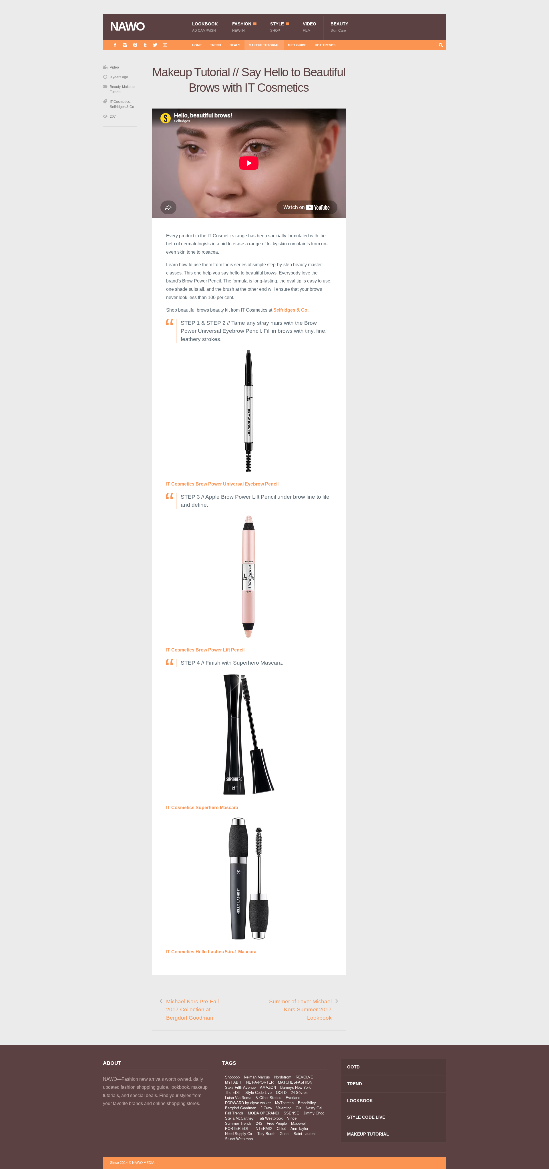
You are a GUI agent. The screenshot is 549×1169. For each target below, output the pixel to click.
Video (309, 27)
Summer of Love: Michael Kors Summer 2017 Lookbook (300, 1009)
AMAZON (268, 1087)
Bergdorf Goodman (240, 1108)
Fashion (241, 27)
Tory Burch (266, 1134)
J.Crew (266, 1108)
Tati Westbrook (270, 1118)
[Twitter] (155, 45)
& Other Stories (268, 1098)
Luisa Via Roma (238, 1098)
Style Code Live (258, 1092)
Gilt (298, 1108)
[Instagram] (125, 45)
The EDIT (233, 1092)
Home (197, 45)
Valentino (283, 1108)
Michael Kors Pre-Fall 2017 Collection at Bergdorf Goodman (192, 1009)
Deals (235, 45)
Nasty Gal (314, 1108)
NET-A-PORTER (260, 1082)
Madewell (299, 1123)
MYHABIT (233, 1082)
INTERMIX (263, 1128)
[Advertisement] (403, 166)
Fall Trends (234, 1113)
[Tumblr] (145, 45)
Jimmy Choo (313, 1113)
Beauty (339, 27)
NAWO (127, 26)
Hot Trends (325, 45)
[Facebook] (115, 45)
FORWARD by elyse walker (248, 1103)
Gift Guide (297, 45)
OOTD (281, 1092)
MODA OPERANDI (263, 1113)
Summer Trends (238, 1123)
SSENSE (291, 1113)
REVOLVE (304, 1077)
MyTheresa (284, 1103)
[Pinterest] (135, 45)
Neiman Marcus (257, 1077)
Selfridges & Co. (122, 107)
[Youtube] (165, 45)
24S (259, 1123)
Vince (292, 1118)
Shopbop (232, 1077)
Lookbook (205, 27)
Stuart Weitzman (239, 1139)
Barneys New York (295, 1087)
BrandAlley (307, 1103)
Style (277, 27)
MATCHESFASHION (295, 1082)
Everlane (293, 1098)
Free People (277, 1123)
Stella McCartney (239, 1118)
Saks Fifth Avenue (240, 1087)
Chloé (281, 1128)
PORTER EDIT (237, 1128)
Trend (215, 45)
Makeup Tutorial (264, 45)
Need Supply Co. (239, 1134)
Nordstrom (282, 1077)
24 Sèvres (299, 1092)
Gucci (284, 1134)
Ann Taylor (299, 1128)
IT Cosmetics (120, 102)
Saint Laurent (305, 1134)
